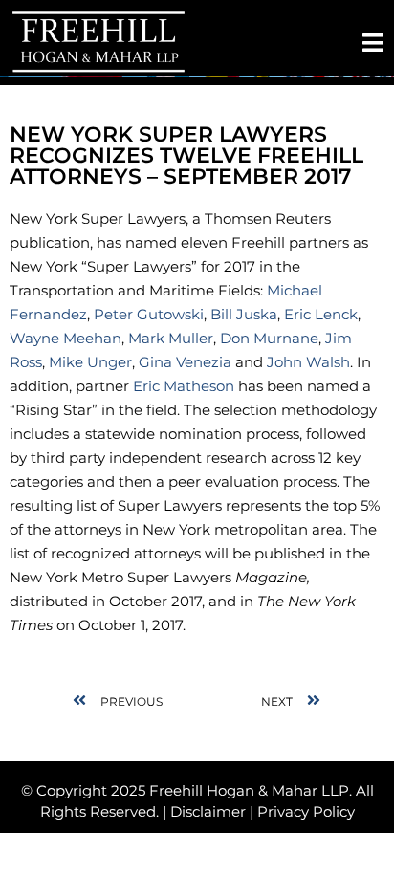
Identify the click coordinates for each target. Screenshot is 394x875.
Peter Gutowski (149, 314)
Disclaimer (208, 811)
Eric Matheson (185, 386)
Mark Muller (170, 338)
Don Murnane (269, 338)
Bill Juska (243, 314)
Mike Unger (90, 362)
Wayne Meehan (65, 338)
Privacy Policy (306, 811)
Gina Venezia (187, 362)
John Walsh (308, 362)
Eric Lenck (321, 314)
